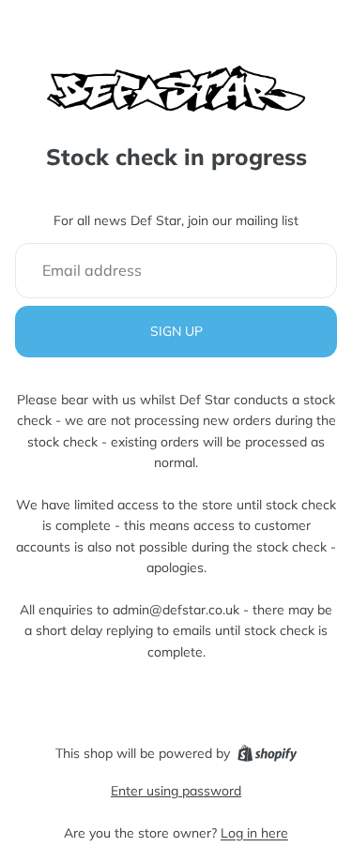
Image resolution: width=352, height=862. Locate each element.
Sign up (176, 331)
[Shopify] (267, 753)
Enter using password (176, 790)
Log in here (254, 832)
